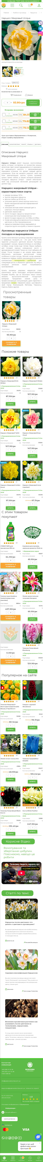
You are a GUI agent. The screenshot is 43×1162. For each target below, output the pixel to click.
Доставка (38, 144)
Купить (11, 404)
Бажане (30, 95)
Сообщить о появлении (11, 343)
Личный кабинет (10, 1112)
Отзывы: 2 (30, 144)
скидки (14, 283)
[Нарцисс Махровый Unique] (21, 40)
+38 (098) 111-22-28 (7, 1069)
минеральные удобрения (24, 260)
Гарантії (23, 144)
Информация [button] (10, 1108)
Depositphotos (24, 1104)
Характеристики (15, 144)
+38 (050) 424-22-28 (8, 1071)
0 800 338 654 (6, 1073)
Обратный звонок (9, 1119)
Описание (4, 144)
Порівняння (17, 95)
